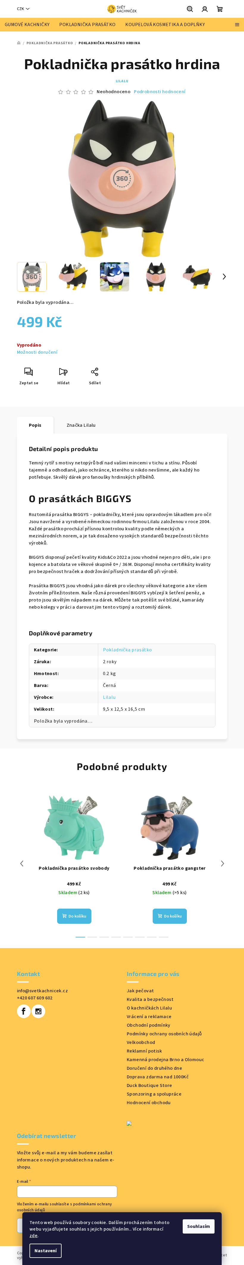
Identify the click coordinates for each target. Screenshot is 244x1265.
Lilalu (122, 81)
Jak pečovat (140, 991)
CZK (20, 9)
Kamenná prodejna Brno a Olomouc (165, 1059)
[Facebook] (24, 1011)
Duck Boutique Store (149, 1085)
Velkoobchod (141, 1042)
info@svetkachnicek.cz (42, 991)
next (222, 863)
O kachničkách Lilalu (149, 1008)
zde (33, 1235)
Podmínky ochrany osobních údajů (164, 1034)
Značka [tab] (81, 425)
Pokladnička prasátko (127, 650)
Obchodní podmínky (149, 1025)
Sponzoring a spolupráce (154, 1094)
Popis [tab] (35, 425)
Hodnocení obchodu (149, 1102)
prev (21, 863)
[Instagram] (38, 1011)
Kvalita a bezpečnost (150, 999)
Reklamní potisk (144, 1051)
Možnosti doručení (37, 352)
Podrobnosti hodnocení (159, 91)
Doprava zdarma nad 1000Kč (158, 1077)
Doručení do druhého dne (154, 1068)
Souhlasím (198, 1226)
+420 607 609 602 (35, 998)
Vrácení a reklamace (149, 1016)
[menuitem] (27, 24)
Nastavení (46, 1250)
